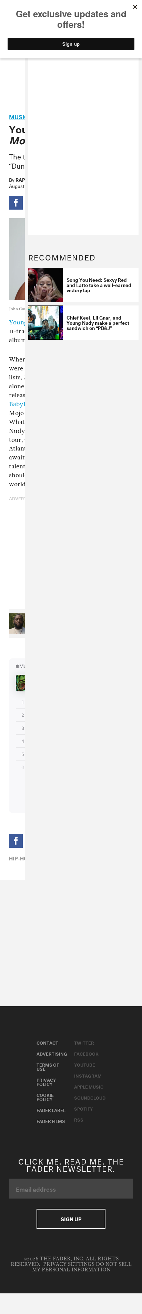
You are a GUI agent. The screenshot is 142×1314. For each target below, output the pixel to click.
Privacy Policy (46, 1081)
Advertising (52, 1053)
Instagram (88, 1075)
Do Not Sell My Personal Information (82, 1267)
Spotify (83, 1108)
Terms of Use (48, 1066)
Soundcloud (89, 1097)
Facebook (86, 1053)
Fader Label (51, 1109)
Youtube (84, 1064)
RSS (78, 1119)
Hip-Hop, (21, 857)
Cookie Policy (45, 1096)
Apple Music (88, 1086)
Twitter (84, 1042)
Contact (47, 1042)
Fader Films (51, 1120)
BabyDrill (22, 404)
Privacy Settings (68, 1264)
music (18, 116)
